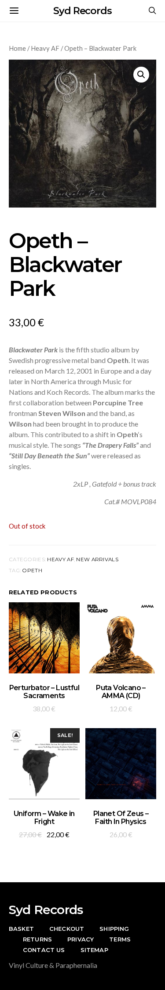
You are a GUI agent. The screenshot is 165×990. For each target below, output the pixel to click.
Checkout (66, 928)
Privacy (80, 939)
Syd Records (82, 11)
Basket (21, 928)
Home (17, 48)
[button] (141, 75)
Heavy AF (45, 48)
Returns (37, 939)
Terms (120, 939)
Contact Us (44, 949)
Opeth (32, 570)
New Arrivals (97, 559)
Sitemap (94, 949)
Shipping (114, 928)
